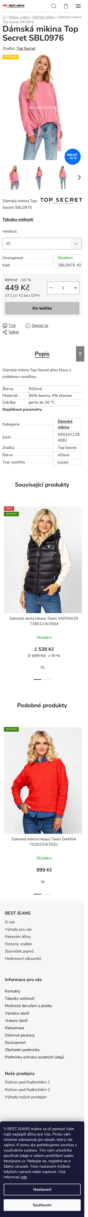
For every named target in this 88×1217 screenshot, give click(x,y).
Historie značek (18, 944)
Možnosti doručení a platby (28, 1005)
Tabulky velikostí (19, 998)
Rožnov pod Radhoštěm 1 (27, 1082)
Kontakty (13, 991)
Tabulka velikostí (17, 219)
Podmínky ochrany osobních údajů (34, 1057)
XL (43, 667)
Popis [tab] (42, 354)
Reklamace (14, 1028)
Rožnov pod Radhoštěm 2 (27, 1089)
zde (24, 1177)
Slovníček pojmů (19, 951)
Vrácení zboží (16, 1020)
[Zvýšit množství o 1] (75, 288)
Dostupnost (15, 1042)
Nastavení (42, 1189)
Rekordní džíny (18, 936)
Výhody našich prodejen (26, 1097)
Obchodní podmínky (22, 1050)
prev (5, 545)
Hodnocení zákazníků (23, 958)
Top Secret (25, 48)
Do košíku (42, 308)
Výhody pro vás (18, 929)
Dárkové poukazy (20, 1035)
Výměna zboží (17, 1013)
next (79, 545)
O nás (10, 922)
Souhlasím (42, 1205)
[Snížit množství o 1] (51, 288)
